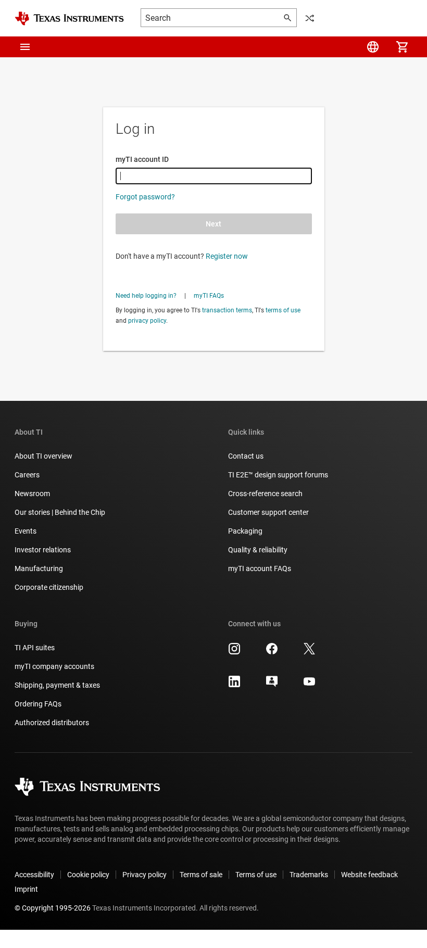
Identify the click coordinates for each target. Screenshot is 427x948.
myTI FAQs (209, 295)
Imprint (26, 889)
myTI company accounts (54, 666)
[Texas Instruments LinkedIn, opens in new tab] (234, 685)
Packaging (245, 531)
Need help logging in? (146, 295)
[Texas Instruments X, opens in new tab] (309, 652)
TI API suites (35, 647)
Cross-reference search (265, 493)
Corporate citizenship (49, 587)
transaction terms (227, 310)
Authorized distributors (52, 722)
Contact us (245, 456)
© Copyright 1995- (53, 908)
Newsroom (32, 493)
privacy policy (147, 320)
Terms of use (256, 874)
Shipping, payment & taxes (57, 685)
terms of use (283, 310)
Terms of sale (201, 874)
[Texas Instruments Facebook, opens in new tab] (272, 652)
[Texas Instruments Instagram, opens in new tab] (234, 652)
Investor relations (43, 550)
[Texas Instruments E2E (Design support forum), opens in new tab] (272, 685)
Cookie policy (88, 874)
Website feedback (369, 874)
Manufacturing (39, 568)
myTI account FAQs (259, 568)
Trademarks (309, 874)
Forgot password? (145, 197)
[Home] (69, 18)
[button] (25, 46)
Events (25, 531)
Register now (227, 256)
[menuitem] (372, 46)
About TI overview (43, 456)
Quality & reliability (257, 550)
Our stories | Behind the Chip (60, 512)
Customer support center (268, 512)
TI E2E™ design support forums (278, 475)
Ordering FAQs (38, 704)
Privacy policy (144, 874)
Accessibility (34, 874)
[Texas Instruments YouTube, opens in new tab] (309, 685)
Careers (27, 475)
